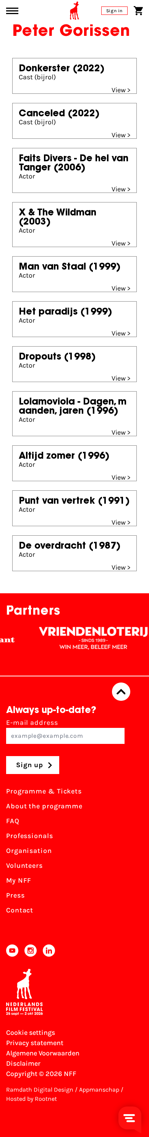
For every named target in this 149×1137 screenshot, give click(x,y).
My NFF (18, 880)
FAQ (12, 821)
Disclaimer (23, 1063)
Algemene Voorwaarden (42, 1053)
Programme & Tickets (44, 791)
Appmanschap (99, 1089)
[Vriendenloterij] (88, 638)
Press (15, 895)
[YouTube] (12, 950)
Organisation (29, 850)
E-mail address (32, 722)
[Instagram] (30, 950)
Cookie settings (30, 1032)
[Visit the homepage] (74, 11)
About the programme (44, 806)
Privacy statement (34, 1043)
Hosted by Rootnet (31, 1098)
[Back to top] (121, 692)
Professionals (29, 836)
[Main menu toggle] (12, 11)
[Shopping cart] (138, 10)
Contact (19, 910)
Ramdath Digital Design (39, 1089)
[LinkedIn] (49, 950)
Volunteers (24, 865)
